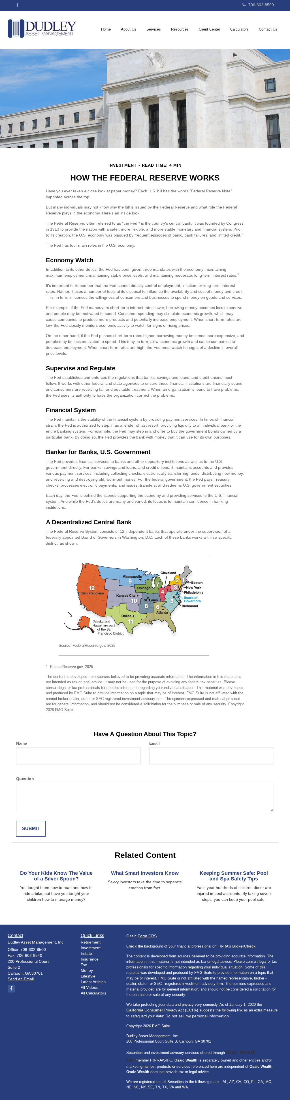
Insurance (90, 959)
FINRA (156, 1060)
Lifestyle (88, 976)
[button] (128, 29)
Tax (84, 964)
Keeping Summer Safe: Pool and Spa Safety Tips (234, 876)
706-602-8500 (261, 5)
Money (87, 970)
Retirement (91, 942)
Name (21, 743)
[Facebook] (17, 5)
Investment (91, 948)
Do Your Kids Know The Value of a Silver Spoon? (56, 876)
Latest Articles (93, 981)
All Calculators (93, 993)
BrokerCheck (243, 946)
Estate (86, 953)
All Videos (89, 987)
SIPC (167, 1060)
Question (25, 778)
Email (154, 743)
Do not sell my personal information (197, 1016)
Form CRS (147, 936)
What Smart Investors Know (145, 873)
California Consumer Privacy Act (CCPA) (162, 1010)
